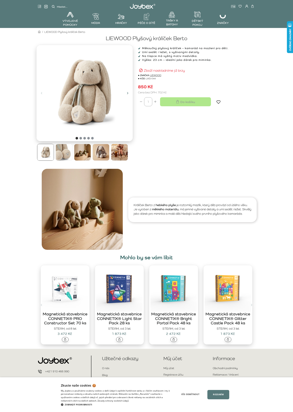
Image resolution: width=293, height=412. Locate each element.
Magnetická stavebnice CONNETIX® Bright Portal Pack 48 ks (173, 318)
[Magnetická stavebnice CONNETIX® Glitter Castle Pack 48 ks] (228, 288)
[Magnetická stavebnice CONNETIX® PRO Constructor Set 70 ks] (65, 288)
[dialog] (146, 394)
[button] (41, 93)
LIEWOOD (155, 75)
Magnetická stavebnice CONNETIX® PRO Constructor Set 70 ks (65, 318)
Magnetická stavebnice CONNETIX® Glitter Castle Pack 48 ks (228, 318)
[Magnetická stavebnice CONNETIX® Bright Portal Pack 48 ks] (173, 288)
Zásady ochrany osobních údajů (113, 400)
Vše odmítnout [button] (190, 394)
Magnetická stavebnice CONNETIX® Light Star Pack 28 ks (119, 318)
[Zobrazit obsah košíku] (252, 6)
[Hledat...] (53, 6)
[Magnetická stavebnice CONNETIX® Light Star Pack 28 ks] (119, 288)
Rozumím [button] (218, 394)
